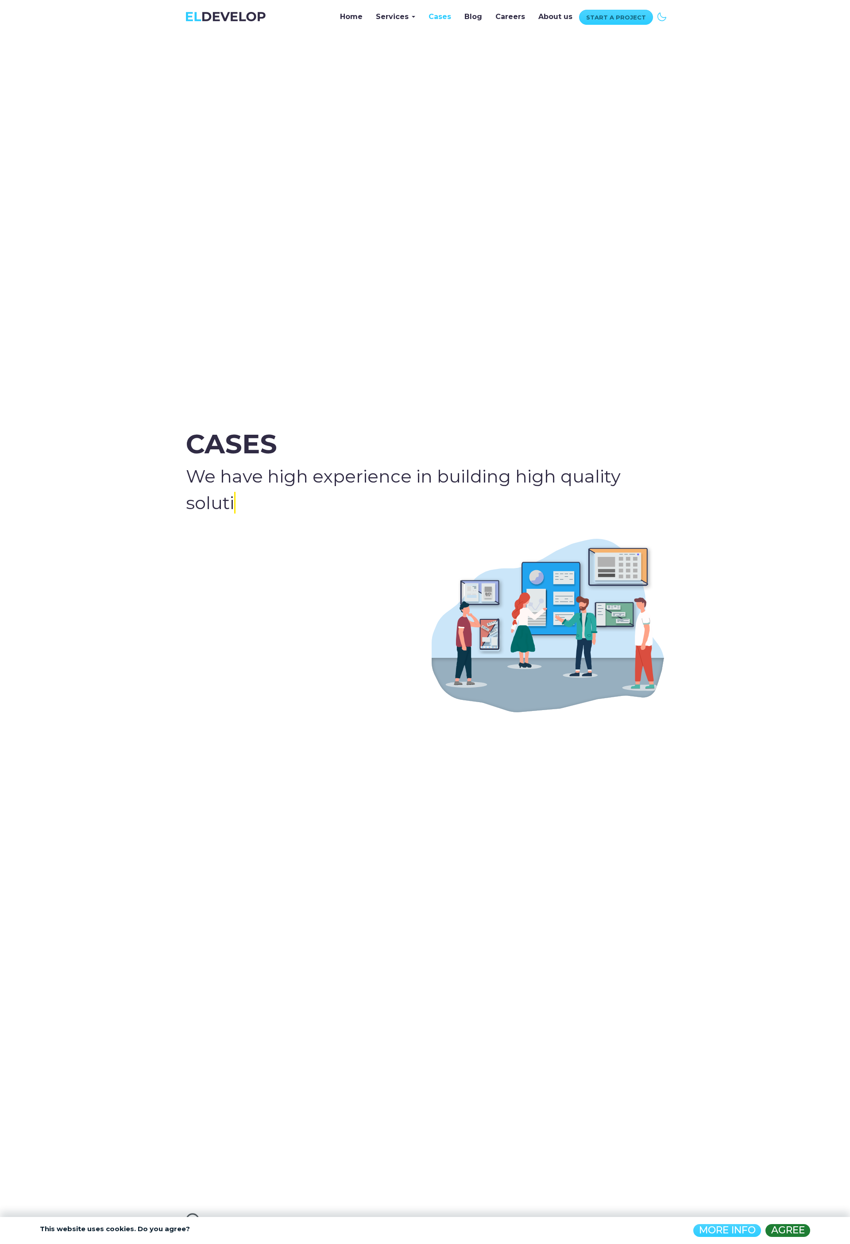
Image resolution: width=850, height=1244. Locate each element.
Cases (440, 16)
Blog (473, 16)
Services (393, 16)
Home (351, 16)
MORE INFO (727, 1230)
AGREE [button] (788, 1230)
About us (555, 16)
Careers (510, 16)
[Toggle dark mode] (662, 15)
